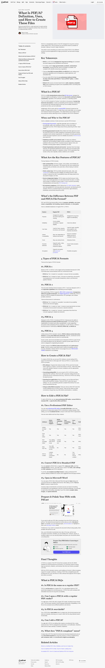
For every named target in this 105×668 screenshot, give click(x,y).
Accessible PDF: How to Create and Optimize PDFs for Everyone (57, 651)
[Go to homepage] (4, 2)
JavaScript (45, 172)
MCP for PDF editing (60, 662)
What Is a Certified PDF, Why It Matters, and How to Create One (57, 646)
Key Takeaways (22, 49)
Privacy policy (33, 662)
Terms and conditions (35, 660)
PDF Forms (71, 660)
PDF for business (59, 660)
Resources (47, 663)
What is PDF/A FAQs (22, 81)
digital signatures (64, 293)
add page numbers (51, 525)
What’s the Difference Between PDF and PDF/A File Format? (26, 60)
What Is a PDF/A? (22, 52)
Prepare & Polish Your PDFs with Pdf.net (25, 74)
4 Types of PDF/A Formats (24, 63)
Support (46, 662)
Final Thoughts (21, 77)
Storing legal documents (49, 123)
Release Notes (47, 665)
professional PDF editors (53, 408)
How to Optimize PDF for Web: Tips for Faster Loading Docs (56, 648)
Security (32, 663)
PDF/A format (77, 135)
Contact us (47, 660)
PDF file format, (69, 95)
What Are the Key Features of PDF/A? (26, 56)
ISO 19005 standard (71, 185)
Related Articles (22, 84)
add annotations (68, 523)
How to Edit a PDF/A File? (24, 70)
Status (32, 665)
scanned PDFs (62, 108)
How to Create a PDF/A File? (24, 66)
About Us (57, 663)
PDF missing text (63, 183)
